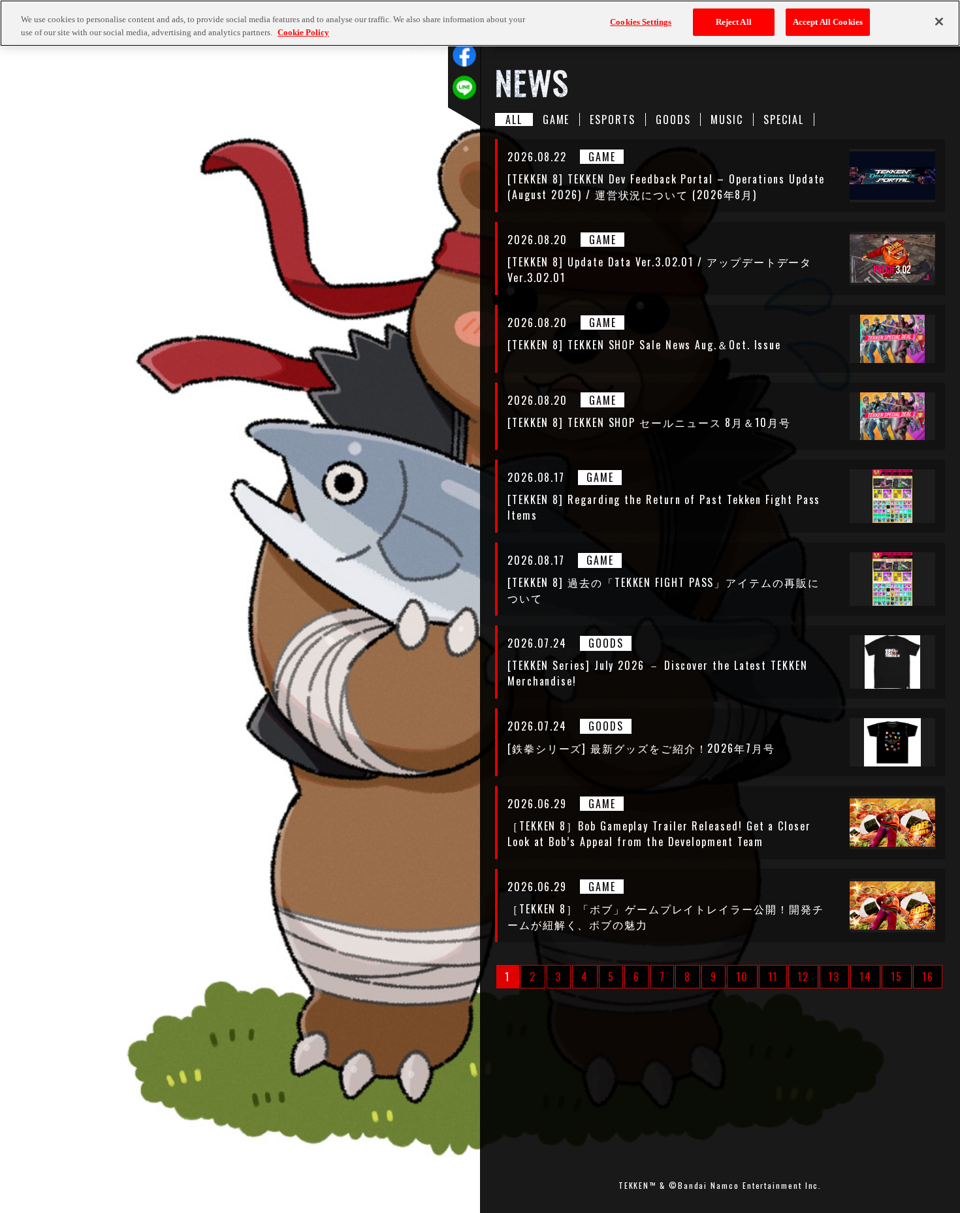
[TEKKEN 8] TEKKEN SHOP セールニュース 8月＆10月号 (649, 422)
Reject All (734, 22)
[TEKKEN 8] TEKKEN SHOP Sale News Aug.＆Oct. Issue (644, 345)
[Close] (939, 21)
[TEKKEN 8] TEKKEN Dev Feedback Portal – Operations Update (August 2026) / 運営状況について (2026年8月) (666, 186)
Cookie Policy (303, 32)
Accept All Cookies (828, 22)
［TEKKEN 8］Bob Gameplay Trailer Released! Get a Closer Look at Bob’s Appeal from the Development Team (659, 833)
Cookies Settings (640, 22)
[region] (480, 23)
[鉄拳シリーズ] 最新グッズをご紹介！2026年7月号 (641, 748)
